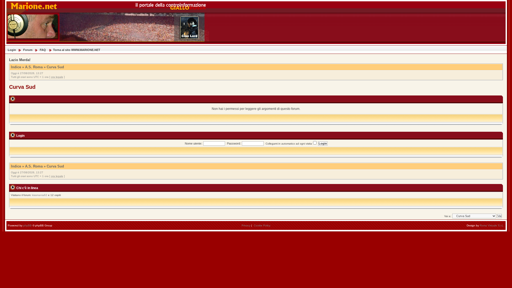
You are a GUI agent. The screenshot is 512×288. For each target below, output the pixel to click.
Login (12, 49)
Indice (16, 67)
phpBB (27, 225)
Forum (28, 49)
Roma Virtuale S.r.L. (492, 225)
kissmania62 (39, 195)
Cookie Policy (262, 225)
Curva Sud (55, 67)
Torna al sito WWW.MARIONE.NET (76, 49)
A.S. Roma (34, 67)
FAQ (43, 49)
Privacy (246, 225)
